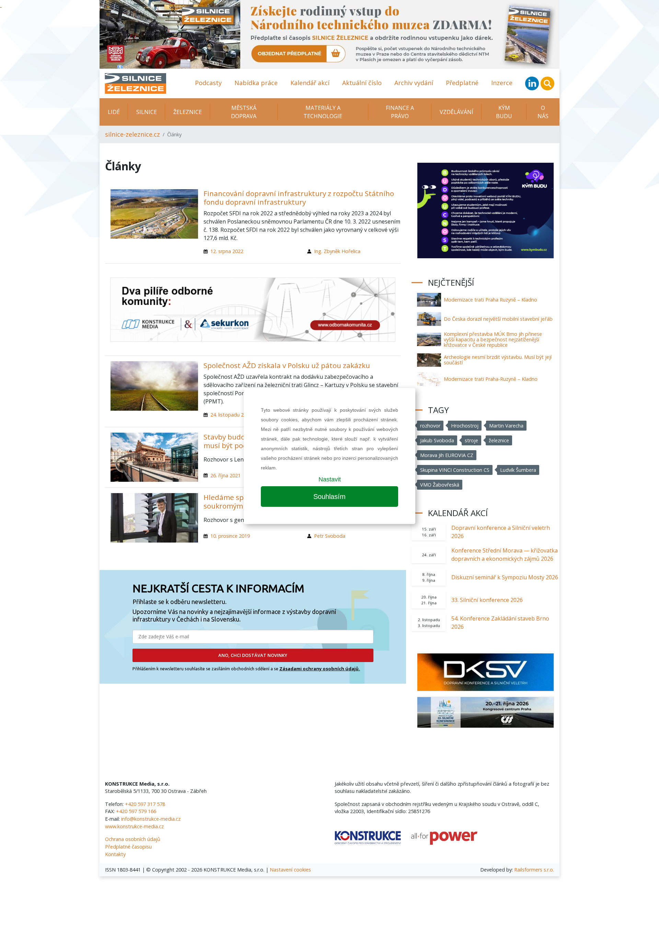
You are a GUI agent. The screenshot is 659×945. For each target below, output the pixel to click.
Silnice (146, 112)
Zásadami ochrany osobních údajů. (319, 668)
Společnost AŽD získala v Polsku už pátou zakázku (287, 365)
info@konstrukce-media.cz (151, 819)
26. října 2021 (225, 475)
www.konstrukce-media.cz (134, 826)
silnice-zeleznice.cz (132, 134)
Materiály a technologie (322, 112)
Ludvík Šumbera (518, 470)
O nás (542, 112)
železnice (499, 440)
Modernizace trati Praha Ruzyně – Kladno (490, 299)
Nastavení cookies (290, 869)
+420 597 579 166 (136, 811)
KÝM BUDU (504, 112)
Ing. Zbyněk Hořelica (337, 251)
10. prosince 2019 (230, 536)
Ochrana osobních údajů (132, 839)
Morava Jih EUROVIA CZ (446, 455)
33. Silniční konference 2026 (487, 600)
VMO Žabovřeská (439, 484)
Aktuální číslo (362, 83)
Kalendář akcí (310, 83)
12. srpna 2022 (226, 251)
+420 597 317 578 (145, 804)
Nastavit (330, 479)
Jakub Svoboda (437, 440)
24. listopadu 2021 (231, 414)
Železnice (187, 112)
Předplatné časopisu (128, 846)
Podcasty (208, 83)
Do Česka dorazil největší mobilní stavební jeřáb (498, 319)
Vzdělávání (456, 112)
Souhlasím (329, 496)
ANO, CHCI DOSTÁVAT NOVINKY (252, 655)
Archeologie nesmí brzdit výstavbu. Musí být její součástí (498, 360)
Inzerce (501, 83)
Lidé (114, 112)
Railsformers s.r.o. (534, 869)
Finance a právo (400, 112)
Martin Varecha (506, 425)
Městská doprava (243, 112)
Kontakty (115, 854)
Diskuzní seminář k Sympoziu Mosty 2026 (504, 577)
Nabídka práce (256, 83)
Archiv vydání (413, 83)
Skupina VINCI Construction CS (454, 470)
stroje (471, 440)
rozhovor (430, 425)
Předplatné (462, 83)
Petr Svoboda (329, 536)
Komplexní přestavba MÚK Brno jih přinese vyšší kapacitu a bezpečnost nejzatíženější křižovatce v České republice (493, 339)
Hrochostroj (464, 425)
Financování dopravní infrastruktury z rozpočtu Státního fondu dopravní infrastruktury (299, 198)
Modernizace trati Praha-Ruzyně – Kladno (490, 379)
